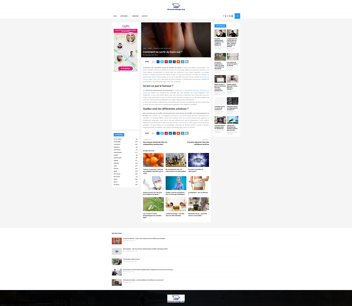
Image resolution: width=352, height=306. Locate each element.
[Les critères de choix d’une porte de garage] (232, 57)
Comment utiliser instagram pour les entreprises (219, 127)
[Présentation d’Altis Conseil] (117, 261)
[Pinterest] (230, 16)
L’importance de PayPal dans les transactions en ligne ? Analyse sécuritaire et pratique (232, 42)
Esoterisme (117, 150)
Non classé (117, 174)
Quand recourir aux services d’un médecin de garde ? (152, 193)
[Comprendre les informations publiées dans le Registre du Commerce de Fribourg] (117, 272)
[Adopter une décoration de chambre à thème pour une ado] (232, 120)
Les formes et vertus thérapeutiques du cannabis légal (152, 215)
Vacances (116, 184)
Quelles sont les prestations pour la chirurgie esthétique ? (175, 193)
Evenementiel (118, 152)
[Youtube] (232, 16)
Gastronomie (118, 158)
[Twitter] (226, 16)
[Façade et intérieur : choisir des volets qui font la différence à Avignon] (117, 241)
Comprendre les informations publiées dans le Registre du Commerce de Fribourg (148, 269)
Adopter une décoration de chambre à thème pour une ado (232, 128)
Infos (115, 166)
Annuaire (135, 16)
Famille (116, 155)
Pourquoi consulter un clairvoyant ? (195, 170)
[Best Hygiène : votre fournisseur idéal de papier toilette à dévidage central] (117, 251)
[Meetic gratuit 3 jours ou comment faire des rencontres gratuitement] (220, 79)
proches (188, 118)
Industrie (116, 163)
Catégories (124, 16)
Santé (115, 179)
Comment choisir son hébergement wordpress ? (232, 108)
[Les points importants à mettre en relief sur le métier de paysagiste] (220, 57)
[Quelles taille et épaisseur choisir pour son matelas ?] (232, 79)
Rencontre (117, 176)
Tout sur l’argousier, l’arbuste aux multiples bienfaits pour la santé (153, 171)
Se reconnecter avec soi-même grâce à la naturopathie (176, 170)
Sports (116, 182)
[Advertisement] (126, 100)
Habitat (116, 160)
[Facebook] (224, 16)
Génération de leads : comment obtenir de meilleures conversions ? (143, 280)
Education (117, 147)
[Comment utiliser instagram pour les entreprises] (220, 120)
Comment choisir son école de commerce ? (219, 108)
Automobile (117, 142)
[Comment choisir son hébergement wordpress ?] (232, 101)
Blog (115, 16)
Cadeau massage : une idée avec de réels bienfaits (175, 214)
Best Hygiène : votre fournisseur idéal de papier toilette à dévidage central (145, 249)
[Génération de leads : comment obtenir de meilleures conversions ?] (117, 282)
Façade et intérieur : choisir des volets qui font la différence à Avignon (144, 238)
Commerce (117, 144)
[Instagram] (228, 16)
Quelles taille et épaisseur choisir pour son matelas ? (232, 87)
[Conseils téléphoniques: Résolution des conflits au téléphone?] (220, 33)
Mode (115, 171)
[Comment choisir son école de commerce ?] (220, 101)
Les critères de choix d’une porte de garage (232, 64)
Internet (116, 168)
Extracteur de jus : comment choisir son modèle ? (197, 214)
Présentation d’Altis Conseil (131, 259)
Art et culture (118, 139)
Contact (145, 16)
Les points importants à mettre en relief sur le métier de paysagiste (219, 65)
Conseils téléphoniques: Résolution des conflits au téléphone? (219, 42)
